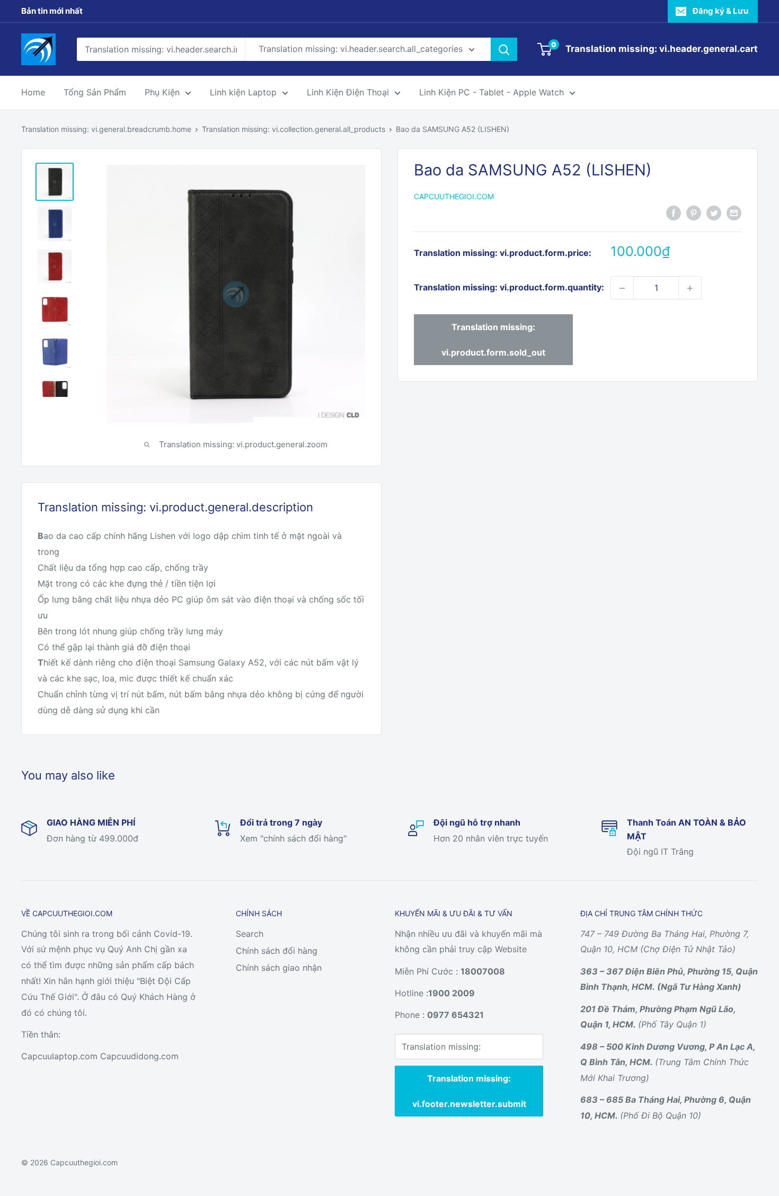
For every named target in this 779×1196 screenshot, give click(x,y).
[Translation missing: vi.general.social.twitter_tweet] (713, 212)
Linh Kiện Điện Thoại (348, 92)
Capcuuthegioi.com (454, 196)
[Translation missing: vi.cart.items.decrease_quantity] (622, 288)
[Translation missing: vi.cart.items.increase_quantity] (690, 288)
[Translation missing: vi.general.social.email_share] (734, 212)
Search (249, 933)
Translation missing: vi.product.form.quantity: (509, 287)
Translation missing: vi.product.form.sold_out (493, 340)
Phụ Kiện (162, 92)
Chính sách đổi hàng (276, 950)
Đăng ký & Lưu (720, 11)
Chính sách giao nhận (279, 967)
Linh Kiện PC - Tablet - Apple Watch (491, 92)
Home (33, 92)
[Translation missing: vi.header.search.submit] (504, 49)
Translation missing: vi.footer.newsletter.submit (469, 1091)
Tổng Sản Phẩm (95, 92)
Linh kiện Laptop (243, 92)
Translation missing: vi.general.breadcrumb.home (106, 129)
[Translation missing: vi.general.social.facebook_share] (673, 212)
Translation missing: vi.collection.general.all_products (293, 129)
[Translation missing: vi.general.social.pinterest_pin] (693, 212)
